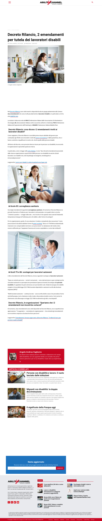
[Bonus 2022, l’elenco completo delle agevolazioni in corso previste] (40, 505)
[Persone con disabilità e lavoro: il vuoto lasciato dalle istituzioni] (16, 377)
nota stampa (31, 151)
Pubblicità (62, 519)
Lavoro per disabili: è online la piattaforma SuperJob (31, 162)
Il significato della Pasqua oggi (41, 407)
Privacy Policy (79, 519)
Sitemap (92, 519)
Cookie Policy (86, 519)
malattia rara (14, 116)
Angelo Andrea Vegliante (15, 84)
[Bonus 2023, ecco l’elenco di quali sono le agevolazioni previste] (40, 498)
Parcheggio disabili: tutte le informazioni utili (82, 485)
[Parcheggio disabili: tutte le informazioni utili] (69, 485)
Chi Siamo (51, 519)
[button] (92, 2)
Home (9, 30)
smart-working (37, 223)
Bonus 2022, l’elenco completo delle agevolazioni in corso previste (53, 506)
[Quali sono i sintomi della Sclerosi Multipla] (69, 491)
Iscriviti (60, 468)
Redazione (56, 519)
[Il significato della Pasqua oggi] (16, 412)
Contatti (67, 519)
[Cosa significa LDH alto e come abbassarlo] (40, 485)
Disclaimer (73, 519)
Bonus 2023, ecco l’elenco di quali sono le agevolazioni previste (52, 498)
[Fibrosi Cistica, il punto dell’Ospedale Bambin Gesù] (69, 497)
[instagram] (20, 361)
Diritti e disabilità (15, 30)
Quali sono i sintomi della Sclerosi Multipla (81, 490)
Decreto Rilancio (15, 111)
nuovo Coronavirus (41, 138)
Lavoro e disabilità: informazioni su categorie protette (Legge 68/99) (52, 491)
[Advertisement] (51, 16)
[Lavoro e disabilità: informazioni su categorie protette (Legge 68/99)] (40, 491)
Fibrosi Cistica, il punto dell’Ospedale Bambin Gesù (82, 496)
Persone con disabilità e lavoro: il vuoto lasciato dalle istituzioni (45, 374)
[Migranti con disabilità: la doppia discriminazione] (16, 394)
